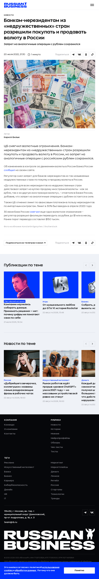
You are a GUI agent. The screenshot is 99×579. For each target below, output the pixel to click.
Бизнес (8, 476)
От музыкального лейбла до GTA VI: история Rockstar (60, 306)
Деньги (55, 472)
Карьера (9, 481)
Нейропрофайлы (60, 438)
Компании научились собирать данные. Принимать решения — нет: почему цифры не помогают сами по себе (22, 311)
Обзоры (55, 443)
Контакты (9, 434)
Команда (9, 425)
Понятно (79, 570)
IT (5, 499)
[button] (92, 5)
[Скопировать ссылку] (92, 54)
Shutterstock (50, 226)
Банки (7, 472)
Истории (55, 429)
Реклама (9, 463)
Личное (55, 476)
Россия (55, 485)
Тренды (55, 499)
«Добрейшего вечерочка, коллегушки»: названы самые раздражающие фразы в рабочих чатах (20, 388)
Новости (9, 15)
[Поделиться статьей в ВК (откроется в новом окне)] (79, 54)
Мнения (55, 434)
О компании (10, 429)
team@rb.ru (10, 522)
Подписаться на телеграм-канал (24, 243)
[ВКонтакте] (92, 512)
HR (5, 494)
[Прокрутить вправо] (92, 265)
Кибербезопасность (15, 485)
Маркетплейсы (59, 467)
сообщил (9, 170)
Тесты (54, 452)
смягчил (35, 212)
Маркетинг (57, 463)
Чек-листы (57, 447)
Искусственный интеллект (19, 467)
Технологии (57, 494)
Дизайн (8, 490)
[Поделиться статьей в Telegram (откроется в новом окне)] (73, 54)
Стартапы (56, 490)
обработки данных (25, 570)
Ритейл (55, 481)
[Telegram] (85, 512)
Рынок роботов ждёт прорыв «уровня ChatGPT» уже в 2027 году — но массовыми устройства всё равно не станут (60, 390)
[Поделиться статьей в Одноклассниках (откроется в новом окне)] (86, 54)
